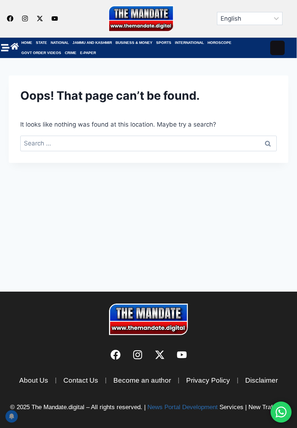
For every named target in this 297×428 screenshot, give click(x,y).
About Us (33, 380)
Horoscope (219, 43)
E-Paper (88, 53)
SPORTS (163, 43)
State (41, 43)
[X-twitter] (39, 18)
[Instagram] (25, 18)
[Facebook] (10, 18)
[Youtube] (54, 18)
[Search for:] (148, 143)
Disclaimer (261, 380)
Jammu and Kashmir (92, 43)
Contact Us (80, 380)
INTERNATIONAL (189, 43)
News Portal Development (182, 407)
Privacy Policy (208, 380)
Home (26, 43)
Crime (70, 53)
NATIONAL (60, 43)
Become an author (142, 380)
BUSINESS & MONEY (134, 43)
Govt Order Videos (41, 53)
